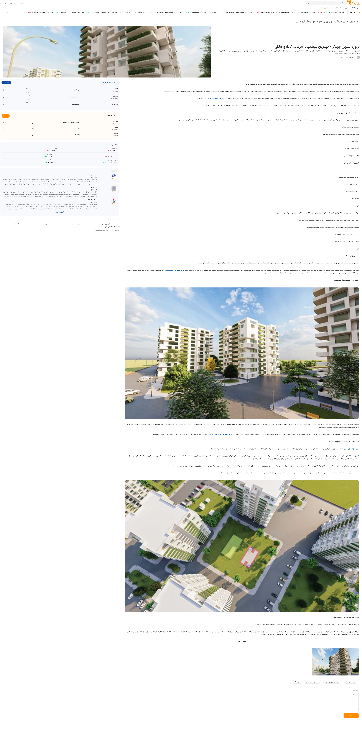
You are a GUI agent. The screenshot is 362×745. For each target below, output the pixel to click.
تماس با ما (16, 224)
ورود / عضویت (7, 3)
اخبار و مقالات (324, 8)
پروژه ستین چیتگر (215, 98)
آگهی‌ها (346, 8)
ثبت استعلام (5, 116)
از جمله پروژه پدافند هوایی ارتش (219, 434)
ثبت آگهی (6, 82)
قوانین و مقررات (105, 224)
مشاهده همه (59, 212)
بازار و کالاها (355, 8)
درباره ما (46, 224)
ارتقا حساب (19, 3)
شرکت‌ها (332, 8)
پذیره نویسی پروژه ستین (176, 270)
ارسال (351, 715)
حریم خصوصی (76, 224)
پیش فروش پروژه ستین (351, 449)
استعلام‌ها (339, 8)
